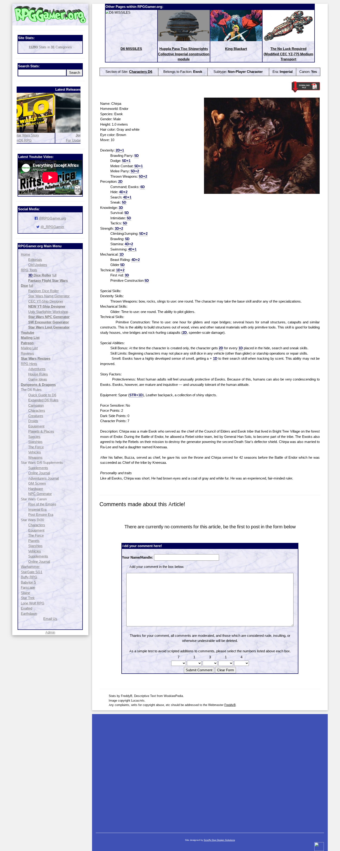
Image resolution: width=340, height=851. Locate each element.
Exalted (26, 608)
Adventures (37, 369)
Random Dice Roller (43, 291)
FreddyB (230, 705)
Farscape (28, 587)
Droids (33, 421)
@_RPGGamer (52, 227)
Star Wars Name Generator (49, 296)
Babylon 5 (28, 582)
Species (34, 436)
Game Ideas (37, 379)
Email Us (50, 618)
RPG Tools (29, 270)
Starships (35, 441)
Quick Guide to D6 (42, 395)
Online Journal (39, 473)
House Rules (38, 374)
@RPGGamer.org (52, 218)
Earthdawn (29, 613)
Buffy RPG (29, 577)
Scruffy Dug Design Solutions (219, 840)
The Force (36, 447)
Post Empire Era (40, 514)
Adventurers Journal (43, 478)
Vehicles (34, 452)
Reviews (27, 353)
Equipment (36, 426)
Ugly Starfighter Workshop (48, 311)
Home (25, 254)
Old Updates (37, 265)
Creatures (35, 416)
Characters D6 (140, 71)
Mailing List (29, 348)
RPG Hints (29, 364)
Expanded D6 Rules (43, 400)
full (54, 275)
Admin (50, 632)
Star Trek (28, 598)
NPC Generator (40, 494)
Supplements (38, 468)
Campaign (36, 405)
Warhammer (30, 566)
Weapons (35, 457)
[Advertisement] (210, 771)
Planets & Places (41, 431)
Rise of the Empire (42, 504)
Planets (34, 540)
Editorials (35, 259)
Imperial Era (37, 509)
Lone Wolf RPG (32, 603)
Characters (36, 410)
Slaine (25, 593)
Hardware (35, 488)
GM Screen (37, 483)
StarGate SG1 (31, 572)
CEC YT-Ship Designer (45, 301)
